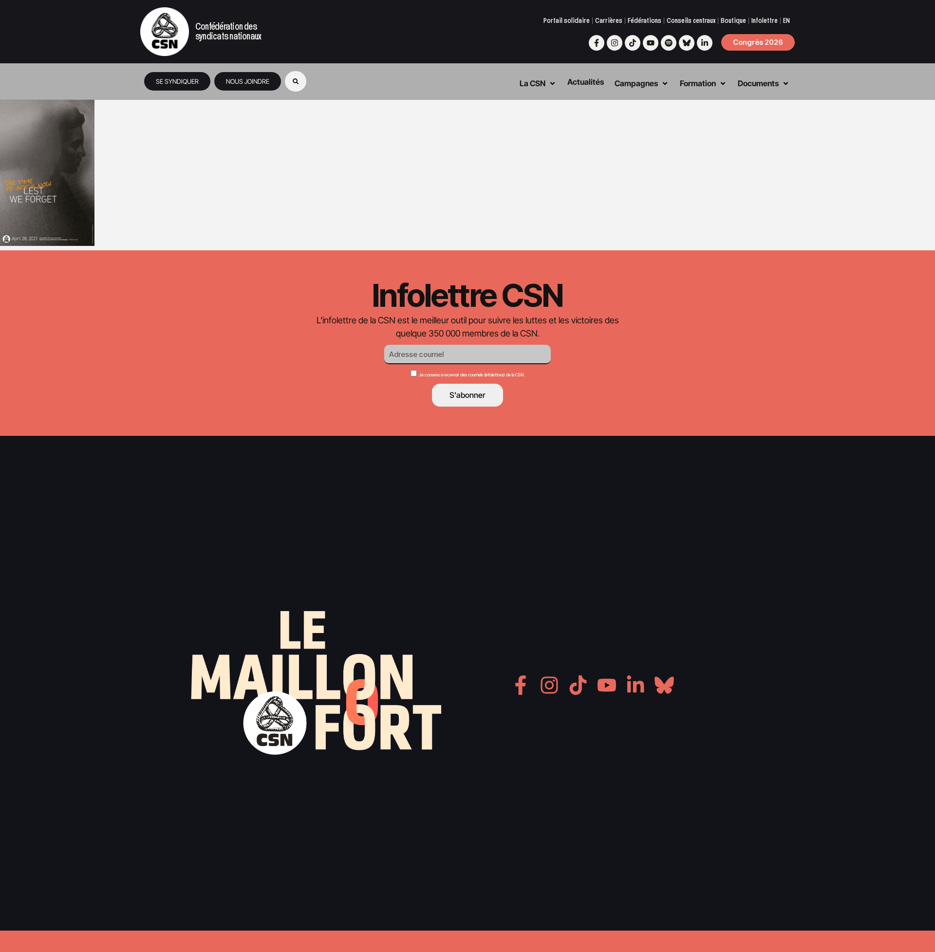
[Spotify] (668, 43)
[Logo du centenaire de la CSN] (164, 31)
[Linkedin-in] (704, 43)
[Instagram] (614, 43)
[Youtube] (650, 43)
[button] (295, 81)
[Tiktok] (632, 43)
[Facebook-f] (596, 43)
